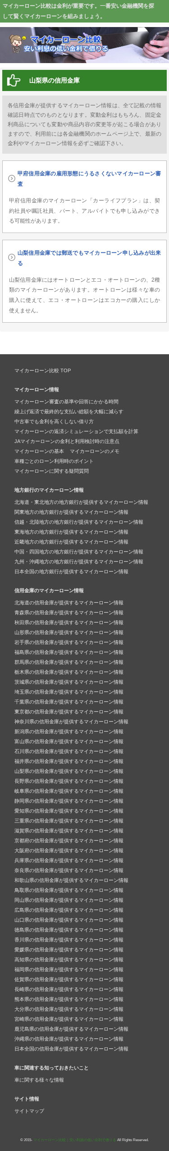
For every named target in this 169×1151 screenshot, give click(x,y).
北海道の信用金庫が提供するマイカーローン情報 (68, 602)
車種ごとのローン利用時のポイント (54, 461)
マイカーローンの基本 (39, 451)
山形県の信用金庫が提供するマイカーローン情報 (68, 632)
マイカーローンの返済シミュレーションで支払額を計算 (76, 431)
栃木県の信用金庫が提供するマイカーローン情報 (68, 672)
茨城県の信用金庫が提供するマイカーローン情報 (68, 682)
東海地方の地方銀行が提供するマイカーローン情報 (71, 531)
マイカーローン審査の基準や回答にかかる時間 (66, 401)
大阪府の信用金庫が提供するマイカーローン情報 (68, 850)
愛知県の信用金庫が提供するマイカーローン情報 (68, 810)
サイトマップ (29, 1111)
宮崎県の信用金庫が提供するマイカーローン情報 (68, 1019)
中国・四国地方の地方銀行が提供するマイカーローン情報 (78, 551)
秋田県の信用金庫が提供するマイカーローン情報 (68, 622)
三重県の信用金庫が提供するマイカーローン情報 (68, 820)
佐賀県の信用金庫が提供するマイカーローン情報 (68, 979)
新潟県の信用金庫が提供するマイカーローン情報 (68, 731)
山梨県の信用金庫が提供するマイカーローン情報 (68, 771)
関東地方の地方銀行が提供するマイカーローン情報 (71, 512)
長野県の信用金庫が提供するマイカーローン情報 (68, 781)
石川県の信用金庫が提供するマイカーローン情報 (68, 751)
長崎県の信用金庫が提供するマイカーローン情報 (68, 989)
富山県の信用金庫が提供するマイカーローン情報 (68, 741)
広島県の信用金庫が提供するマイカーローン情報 (68, 910)
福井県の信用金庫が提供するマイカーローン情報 (68, 761)
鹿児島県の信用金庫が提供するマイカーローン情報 (71, 1029)
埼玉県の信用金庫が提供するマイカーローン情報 (68, 691)
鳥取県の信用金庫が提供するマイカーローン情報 (68, 890)
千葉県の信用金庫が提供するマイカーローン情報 (68, 701)
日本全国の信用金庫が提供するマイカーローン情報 (71, 1048)
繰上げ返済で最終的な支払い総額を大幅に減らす (68, 411)
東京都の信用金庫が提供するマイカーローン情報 (68, 711)
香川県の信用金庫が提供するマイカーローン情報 (68, 939)
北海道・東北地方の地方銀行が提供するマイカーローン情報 (81, 502)
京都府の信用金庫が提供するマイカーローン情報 (68, 840)
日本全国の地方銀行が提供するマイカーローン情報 (71, 571)
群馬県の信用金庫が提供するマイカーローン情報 (68, 662)
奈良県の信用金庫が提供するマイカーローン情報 (68, 870)
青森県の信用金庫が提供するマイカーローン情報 (68, 612)
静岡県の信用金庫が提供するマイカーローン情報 (68, 801)
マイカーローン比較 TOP (42, 370)
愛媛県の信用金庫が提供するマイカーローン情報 (68, 949)
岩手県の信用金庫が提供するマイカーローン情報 (68, 642)
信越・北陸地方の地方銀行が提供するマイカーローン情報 (78, 522)
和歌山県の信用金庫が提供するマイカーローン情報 (71, 880)
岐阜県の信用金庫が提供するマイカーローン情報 (68, 791)
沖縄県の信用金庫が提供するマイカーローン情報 (68, 1038)
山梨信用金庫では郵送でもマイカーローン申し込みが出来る (89, 258)
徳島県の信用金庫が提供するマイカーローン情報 (68, 929)
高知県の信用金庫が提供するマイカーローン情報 (68, 959)
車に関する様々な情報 (39, 1079)
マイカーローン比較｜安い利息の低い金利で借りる (74, 1140)
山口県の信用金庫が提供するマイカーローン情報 (68, 920)
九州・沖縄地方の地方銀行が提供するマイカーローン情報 (78, 561)
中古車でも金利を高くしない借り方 (54, 421)
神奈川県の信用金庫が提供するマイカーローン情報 (71, 721)
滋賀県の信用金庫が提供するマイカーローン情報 (68, 830)
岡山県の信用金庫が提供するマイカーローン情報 (68, 900)
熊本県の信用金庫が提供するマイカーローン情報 (68, 999)
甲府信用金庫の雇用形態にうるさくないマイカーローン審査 (89, 178)
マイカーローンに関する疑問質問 (51, 471)
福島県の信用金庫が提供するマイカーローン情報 (68, 652)
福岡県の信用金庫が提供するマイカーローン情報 (68, 969)
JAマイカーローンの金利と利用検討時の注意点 (66, 441)
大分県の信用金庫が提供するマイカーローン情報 (68, 1009)
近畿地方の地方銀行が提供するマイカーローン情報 (71, 541)
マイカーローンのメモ (94, 451)
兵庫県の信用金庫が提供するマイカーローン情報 (68, 860)
